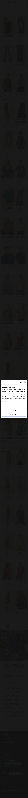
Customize (13, 414)
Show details (20, 406)
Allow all (14, 410)
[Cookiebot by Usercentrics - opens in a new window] (20, 382)
